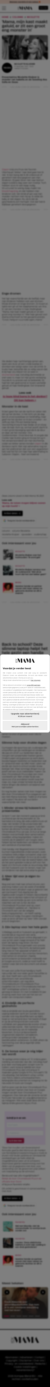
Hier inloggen (36, 680)
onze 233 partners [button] (33, 685)
